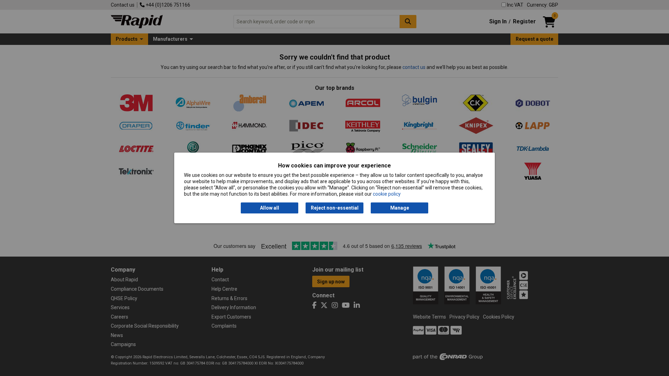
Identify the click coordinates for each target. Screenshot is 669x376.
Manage (399, 208)
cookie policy (387, 194)
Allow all (269, 208)
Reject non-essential (335, 208)
